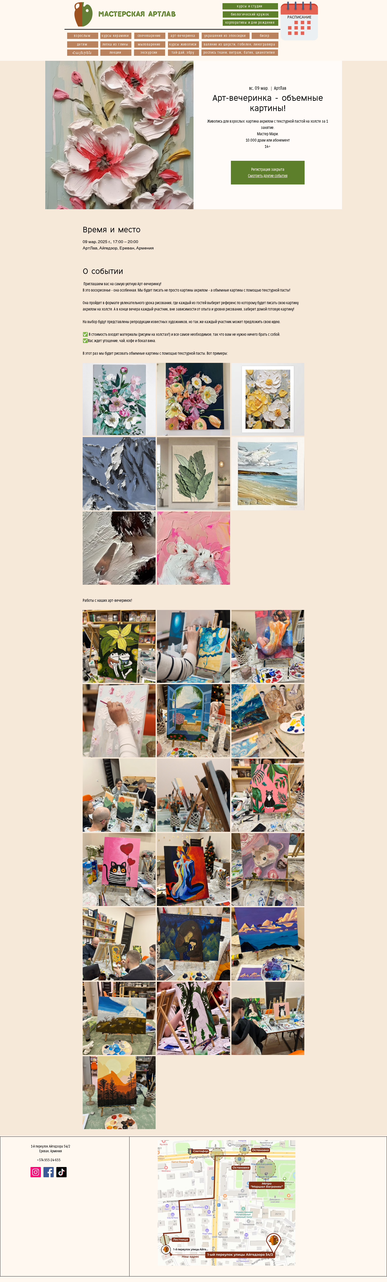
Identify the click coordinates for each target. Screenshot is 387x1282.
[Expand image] (119, 399)
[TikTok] (61, 1172)
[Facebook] (48, 1172)
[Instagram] (36, 1172)
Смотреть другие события (267, 176)
